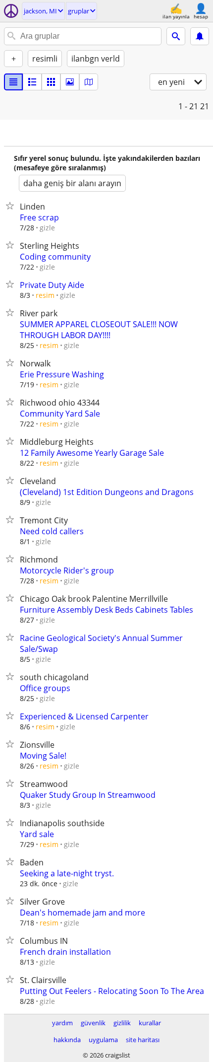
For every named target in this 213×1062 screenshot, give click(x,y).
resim (45, 295)
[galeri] (69, 81)
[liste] (13, 81)
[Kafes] (51, 81)
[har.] (88, 81)
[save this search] (199, 36)
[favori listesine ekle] (12, 206)
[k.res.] (32, 81)
